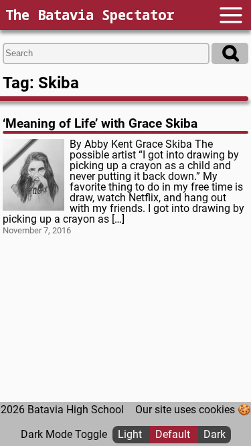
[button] (231, 15)
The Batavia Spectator (89, 14)
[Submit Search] (230, 53)
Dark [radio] (214, 434)
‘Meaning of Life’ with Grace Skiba (100, 123)
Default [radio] (174, 434)
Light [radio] (131, 434)
